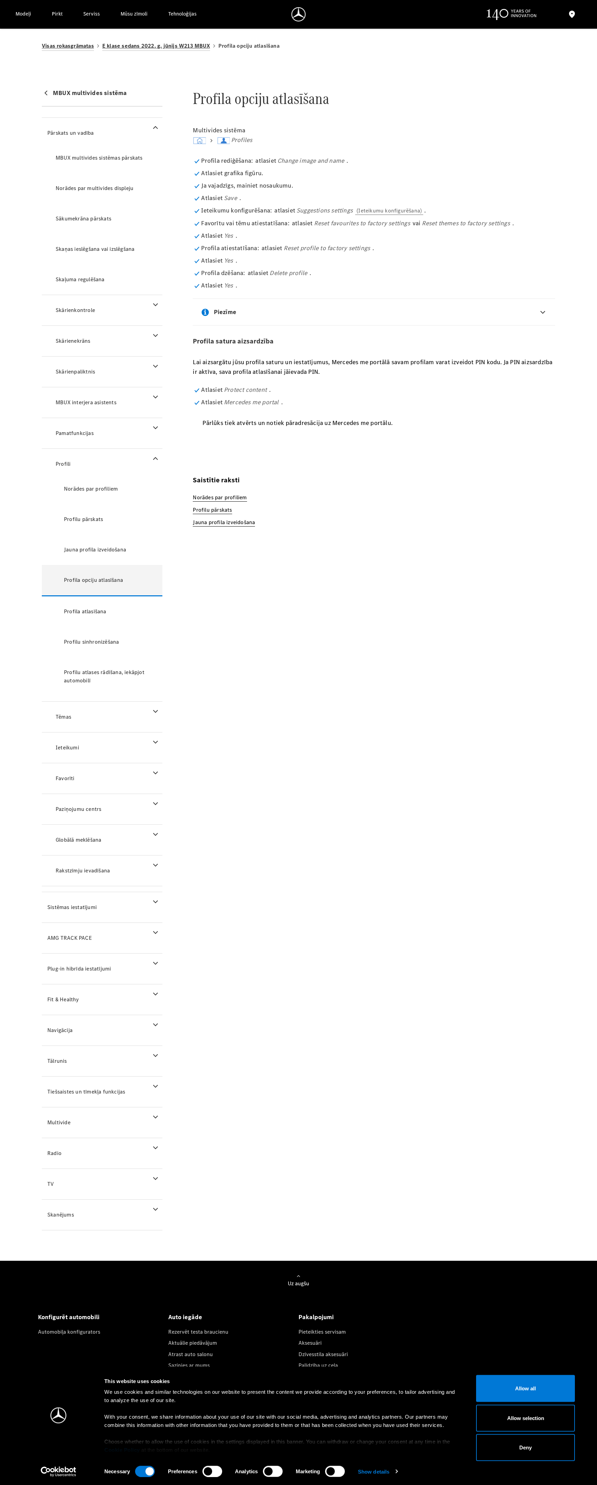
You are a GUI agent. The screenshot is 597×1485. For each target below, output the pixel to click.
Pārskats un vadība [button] (70, 132)
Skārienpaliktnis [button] (75, 371)
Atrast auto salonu (190, 1354)
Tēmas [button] (63, 716)
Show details (373, 1471)
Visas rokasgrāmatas (68, 45)
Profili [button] (63, 463)
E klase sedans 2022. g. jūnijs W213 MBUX (156, 45)
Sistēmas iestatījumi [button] (72, 907)
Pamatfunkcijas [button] (75, 433)
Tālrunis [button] (57, 1061)
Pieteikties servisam (322, 1331)
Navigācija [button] (60, 1030)
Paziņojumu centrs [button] (78, 809)
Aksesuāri (310, 1342)
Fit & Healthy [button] (63, 999)
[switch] (212, 1471)
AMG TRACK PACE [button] (69, 938)
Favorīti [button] (65, 778)
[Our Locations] (572, 14)
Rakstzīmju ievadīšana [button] (83, 870)
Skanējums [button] (60, 1214)
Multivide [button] (58, 1122)
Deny (525, 1447)
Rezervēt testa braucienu (198, 1331)
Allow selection (525, 1418)
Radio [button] (54, 1153)
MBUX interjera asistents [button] (86, 402)
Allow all (525, 1388)
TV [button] (50, 1184)
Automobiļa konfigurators (69, 1331)
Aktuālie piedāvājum (192, 1342)
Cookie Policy (122, 1450)
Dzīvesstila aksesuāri (323, 1354)
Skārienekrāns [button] (73, 340)
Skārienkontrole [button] (75, 310)
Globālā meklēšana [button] (78, 839)
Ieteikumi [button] (67, 747)
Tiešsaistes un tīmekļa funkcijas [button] (86, 1091)
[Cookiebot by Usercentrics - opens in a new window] (58, 1471)
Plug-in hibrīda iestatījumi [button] (79, 968)
